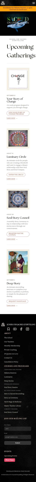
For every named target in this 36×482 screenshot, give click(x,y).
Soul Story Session (11, 387)
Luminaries (8, 377)
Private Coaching (10, 350)
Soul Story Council (11, 412)
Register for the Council (16, 234)
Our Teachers (9, 342)
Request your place (17, 301)
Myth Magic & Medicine (13, 402)
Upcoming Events (10, 456)
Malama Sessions (10, 373)
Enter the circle (16, 175)
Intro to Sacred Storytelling (14, 394)
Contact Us (8, 358)
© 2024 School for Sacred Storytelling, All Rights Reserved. (18, 474)
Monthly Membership (12, 346)
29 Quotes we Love (11, 354)
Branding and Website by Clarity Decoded (18, 471)
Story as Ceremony (11, 398)
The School (8, 338)
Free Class (10, 460)
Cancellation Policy (11, 362)
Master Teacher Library (12, 406)
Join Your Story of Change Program (17, 113)
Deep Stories (9, 381)
